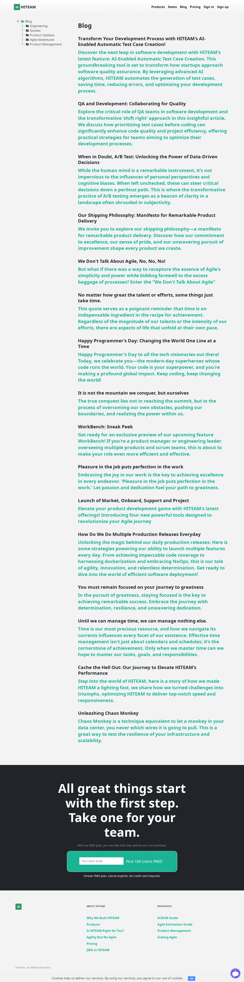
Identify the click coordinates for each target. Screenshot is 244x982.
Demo (172, 7)
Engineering (38, 26)
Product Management (46, 44)
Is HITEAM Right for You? (105, 931)
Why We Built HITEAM (103, 918)
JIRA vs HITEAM (98, 950)
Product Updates (42, 35)
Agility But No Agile (101, 937)
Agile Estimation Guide (174, 924)
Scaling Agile (167, 937)
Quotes (35, 30)
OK (191, 978)
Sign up (223, 7)
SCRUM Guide (167, 918)
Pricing (195, 7)
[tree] (40, 33)
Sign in (209, 7)
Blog (183, 7)
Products (158, 7)
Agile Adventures (42, 40)
